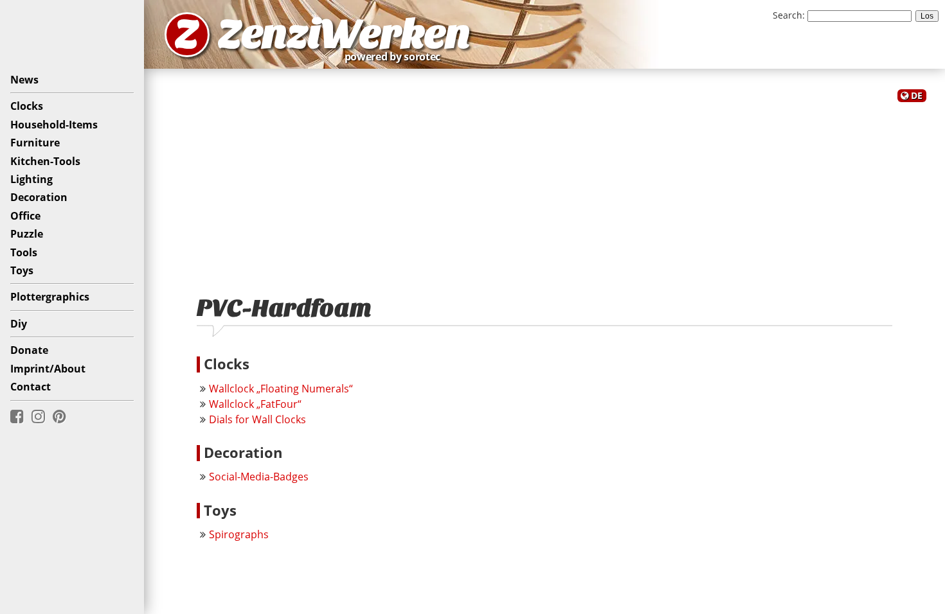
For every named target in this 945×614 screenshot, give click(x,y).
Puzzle (26, 234)
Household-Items (54, 125)
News (24, 80)
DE (917, 95)
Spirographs (239, 534)
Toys (21, 270)
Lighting (31, 179)
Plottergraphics (49, 297)
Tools (23, 252)
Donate (29, 350)
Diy (18, 324)
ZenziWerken (344, 34)
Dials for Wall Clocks (257, 419)
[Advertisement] (544, 191)
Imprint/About (48, 369)
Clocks (26, 106)
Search (787, 15)
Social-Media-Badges (259, 476)
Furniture (35, 143)
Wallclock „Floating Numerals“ (281, 389)
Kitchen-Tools (45, 161)
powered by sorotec (396, 56)
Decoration (39, 197)
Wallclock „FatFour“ (255, 404)
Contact (30, 387)
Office (25, 216)
